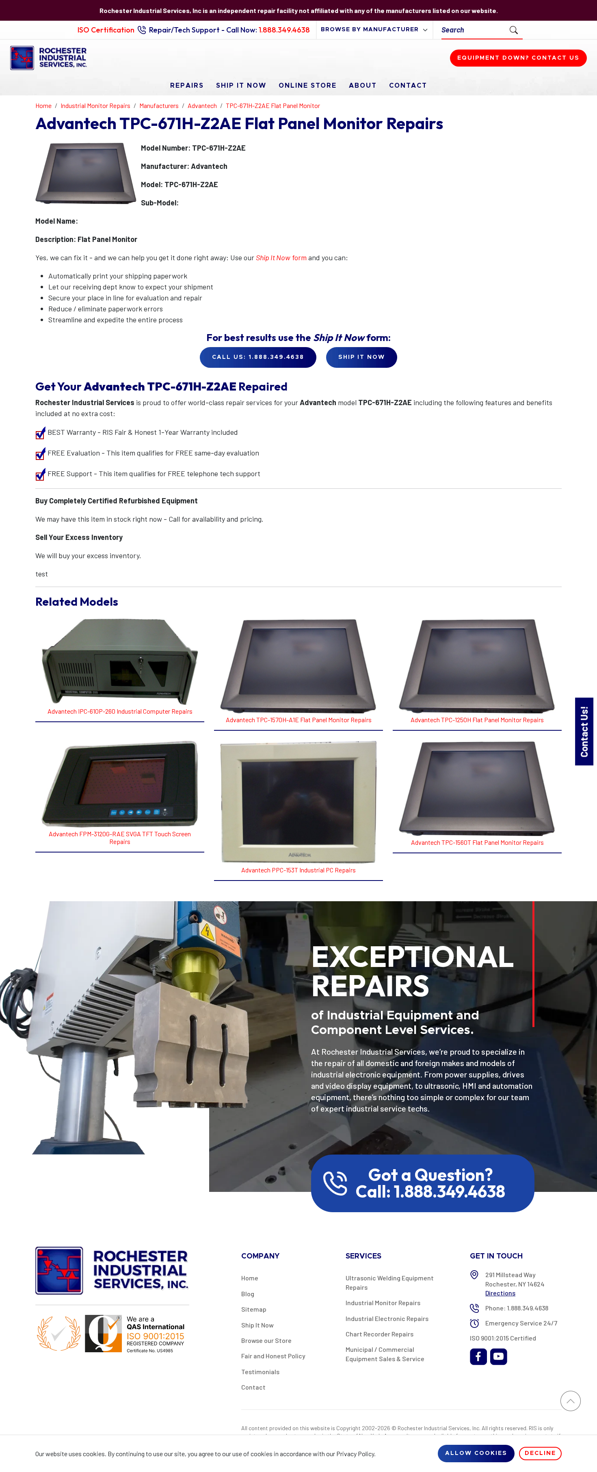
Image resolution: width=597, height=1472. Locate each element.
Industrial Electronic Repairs (387, 1318)
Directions (500, 1293)
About (363, 85)
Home (249, 1278)
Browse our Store (266, 1340)
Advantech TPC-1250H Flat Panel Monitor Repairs (477, 719)
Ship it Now (361, 357)
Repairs (187, 85)
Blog (247, 1293)
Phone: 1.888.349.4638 (516, 1308)
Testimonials (260, 1371)
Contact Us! (584, 731)
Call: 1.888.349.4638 (430, 1191)
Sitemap (253, 1309)
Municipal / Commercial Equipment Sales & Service (385, 1353)
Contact (408, 85)
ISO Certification (106, 30)
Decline (540, 1453)
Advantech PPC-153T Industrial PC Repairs (298, 870)
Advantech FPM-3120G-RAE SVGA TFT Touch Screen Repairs (120, 837)
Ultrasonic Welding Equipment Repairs (390, 1282)
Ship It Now (241, 85)
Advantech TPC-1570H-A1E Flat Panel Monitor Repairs (299, 719)
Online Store (308, 85)
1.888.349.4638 (284, 30)
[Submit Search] (514, 30)
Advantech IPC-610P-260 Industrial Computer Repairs (120, 711)
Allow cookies (476, 1453)
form (281, 257)
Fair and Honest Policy (273, 1356)
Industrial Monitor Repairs (383, 1302)
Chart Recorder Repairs (379, 1334)
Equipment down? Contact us (518, 58)
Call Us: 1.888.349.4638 (258, 357)
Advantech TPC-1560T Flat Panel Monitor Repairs (477, 842)
